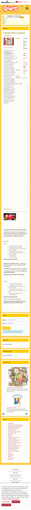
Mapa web (15, 479)
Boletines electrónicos (13, 429)
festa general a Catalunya (12, 235)
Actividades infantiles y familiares (15, 426)
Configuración (6, 501)
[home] (10, 8)
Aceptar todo (15, 501)
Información (11, 455)
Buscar (5, 328)
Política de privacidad (15, 475)
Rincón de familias (12, 444)
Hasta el (4, 323)
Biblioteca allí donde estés (14, 427)
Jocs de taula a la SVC (12, 407)
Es (24, 5)
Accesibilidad (15, 469)
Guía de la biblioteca (8, 47)
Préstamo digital (11, 438)
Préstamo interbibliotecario (14, 440)
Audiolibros (10, 423)
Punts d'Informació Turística (14, 442)
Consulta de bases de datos (14, 431)
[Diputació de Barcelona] (23, 2)
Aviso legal (15, 472)
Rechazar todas (6, 505)
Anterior (3, 414)
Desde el (4, 320)
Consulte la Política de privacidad (10, 499)
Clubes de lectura (12, 430)
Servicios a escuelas (12, 449)
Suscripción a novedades (13, 451)
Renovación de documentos (14, 445)
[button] (27, 8)
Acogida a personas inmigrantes (15, 424)
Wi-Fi (9, 452)
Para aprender (11, 458)
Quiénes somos (15, 482)
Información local (12, 433)
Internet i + (10, 434)
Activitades (10, 453)
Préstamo (10, 435)
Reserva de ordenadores (13, 446)
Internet (10, 456)
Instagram (28, 193)
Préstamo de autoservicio (13, 437)
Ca (21, 5)
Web (24, 67)
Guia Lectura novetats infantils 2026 (15, 387)
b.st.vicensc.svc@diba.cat (25, 64)
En (27, 5)
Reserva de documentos (13, 448)
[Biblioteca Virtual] (8, 2)
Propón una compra (12, 441)
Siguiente (26, 414)
